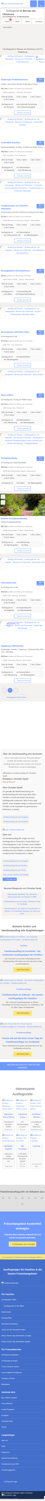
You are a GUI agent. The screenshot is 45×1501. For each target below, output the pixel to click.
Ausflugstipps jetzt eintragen (23, 1244)
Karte (17, 22)
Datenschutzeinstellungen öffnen (28, 1257)
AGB (3, 1446)
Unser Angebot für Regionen (12, 1372)
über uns (5, 1440)
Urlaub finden (6, 1312)
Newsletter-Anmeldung (10, 1324)
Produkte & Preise (8, 1378)
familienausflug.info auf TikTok (15, 870)
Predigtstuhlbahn (9, 458)
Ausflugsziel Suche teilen (16, 697)
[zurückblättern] (6, 66)
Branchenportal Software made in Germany (16, 1494)
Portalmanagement (8, 1470)
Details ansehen (23, 113)
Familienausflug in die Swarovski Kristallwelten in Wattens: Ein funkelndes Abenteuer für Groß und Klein (22, 911)
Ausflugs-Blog (7, 1318)
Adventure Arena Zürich (8, 1115)
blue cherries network (9, 1398)
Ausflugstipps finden (9, 1300)
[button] (4, 690)
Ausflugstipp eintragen (10, 1361)
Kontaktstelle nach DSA (10, 1464)
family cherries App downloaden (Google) (16, 1336)
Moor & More (7, 395)
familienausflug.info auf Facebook (16, 822)
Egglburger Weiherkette (12, 646)
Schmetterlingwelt (8, 1147)
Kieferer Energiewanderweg (14, 518)
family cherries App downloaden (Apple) (16, 1342)
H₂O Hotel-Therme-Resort (36, 1116)
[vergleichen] (3, 63)
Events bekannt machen (10, 1367)
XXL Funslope (22, 1147)
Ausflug (23, 946)
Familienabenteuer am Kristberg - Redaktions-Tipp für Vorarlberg (22, 903)
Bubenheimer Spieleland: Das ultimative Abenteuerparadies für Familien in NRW (22, 895)
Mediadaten (6, 1384)
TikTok (4, 1427)
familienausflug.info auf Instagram (16, 817)
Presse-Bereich (7, 1403)
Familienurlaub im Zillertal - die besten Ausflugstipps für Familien (22, 997)
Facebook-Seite (7, 1421)
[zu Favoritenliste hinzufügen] (3, 57)
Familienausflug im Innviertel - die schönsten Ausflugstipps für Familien (22, 953)
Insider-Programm (8, 1409)
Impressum (6, 1452)
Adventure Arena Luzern (22, 1116)
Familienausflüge (23, 989)
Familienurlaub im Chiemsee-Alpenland (14, 207)
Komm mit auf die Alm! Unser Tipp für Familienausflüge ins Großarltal (22, 1040)
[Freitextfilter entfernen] (33, 3)
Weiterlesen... (23, 970)
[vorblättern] (38, 66)
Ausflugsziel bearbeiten (10, 1355)
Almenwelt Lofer (8, 583)
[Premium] (40, 1089)
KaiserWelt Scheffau (10, 143)
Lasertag (36, 1146)
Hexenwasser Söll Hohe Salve (15, 332)
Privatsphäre (8, 1257)
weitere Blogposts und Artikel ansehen (23, 1066)
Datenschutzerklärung (9, 1458)
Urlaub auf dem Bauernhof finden (13, 1330)
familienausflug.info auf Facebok (15, 866)
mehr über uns (10, 879)
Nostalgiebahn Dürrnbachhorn (15, 271)
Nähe (27, 22)
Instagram (5, 1415)
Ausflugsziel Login (10, 1482)
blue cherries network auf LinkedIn (16, 875)
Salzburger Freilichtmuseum (14, 80)
